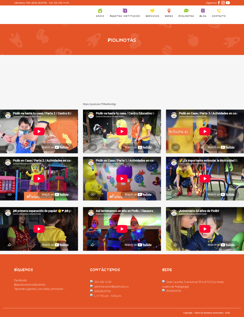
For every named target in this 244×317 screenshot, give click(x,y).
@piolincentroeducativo (29, 284)
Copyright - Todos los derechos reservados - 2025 (206, 312)
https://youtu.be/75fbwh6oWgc (99, 104)
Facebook (20, 280)
